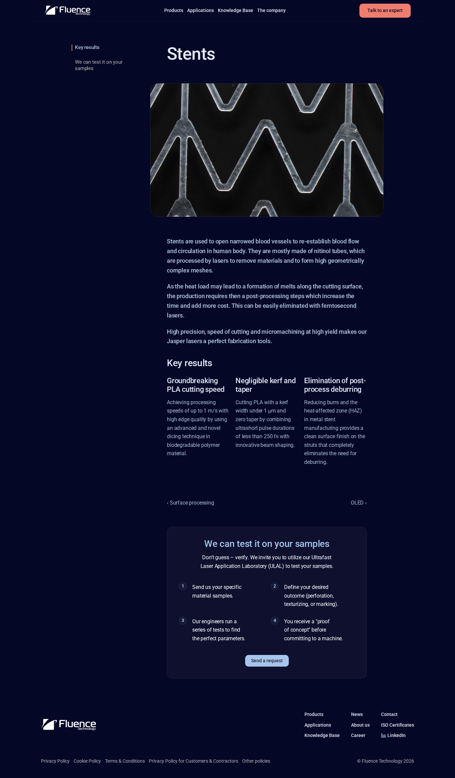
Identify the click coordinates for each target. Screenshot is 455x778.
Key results (87, 47)
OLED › (359, 503)
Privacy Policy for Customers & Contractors (193, 761)
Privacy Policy (55, 761)
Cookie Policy (87, 761)
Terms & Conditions (125, 761)
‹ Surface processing (190, 503)
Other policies (256, 761)
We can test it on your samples (99, 65)
